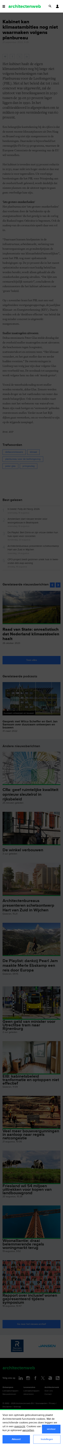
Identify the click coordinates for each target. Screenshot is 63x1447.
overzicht (19, 1426)
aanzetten (28, 1430)
